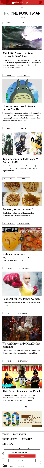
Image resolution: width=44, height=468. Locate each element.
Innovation (27, 439)
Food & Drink (19, 434)
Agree (22, 456)
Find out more (22, 461)
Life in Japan (8, 444)
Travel (5, 434)
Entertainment (9, 439)
